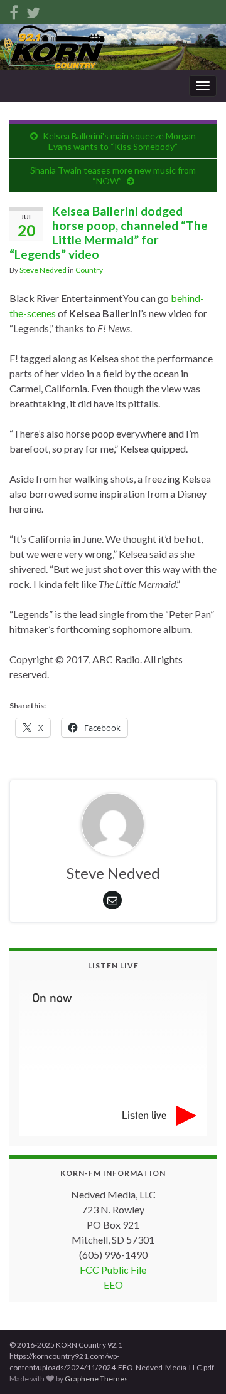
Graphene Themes (96, 1378)
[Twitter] (33, 10)
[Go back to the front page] (113, 47)
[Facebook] (13, 10)
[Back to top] (197, 1365)
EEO (113, 1285)
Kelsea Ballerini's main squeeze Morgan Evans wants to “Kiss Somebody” (119, 141)
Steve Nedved (43, 270)
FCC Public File (113, 1270)
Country (89, 270)
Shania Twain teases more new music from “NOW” (113, 175)
